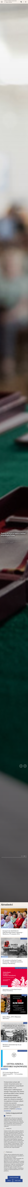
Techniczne (8, 1115)
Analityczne (8, 1128)
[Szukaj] (21, 2)
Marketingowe (9, 1152)
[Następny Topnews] (20, 910)
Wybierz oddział (9, 2)
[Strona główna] (2, 2)
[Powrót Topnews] (25, 910)
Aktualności (7, 1074)
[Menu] (25, 2)
